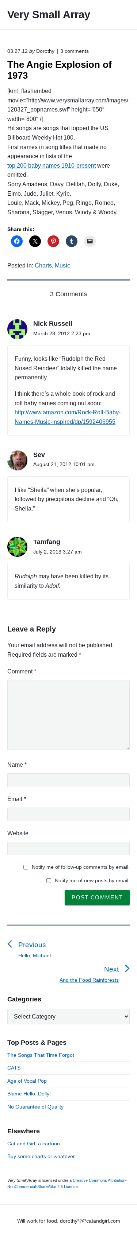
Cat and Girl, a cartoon (33, 1143)
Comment (21, 671)
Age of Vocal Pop (27, 1081)
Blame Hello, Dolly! (29, 1094)
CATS (13, 1068)
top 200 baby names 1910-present (51, 166)
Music (62, 265)
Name (17, 765)
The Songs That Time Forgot (40, 1055)
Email (16, 799)
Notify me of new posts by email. (92, 880)
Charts (43, 265)
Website (17, 833)
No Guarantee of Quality (35, 1107)
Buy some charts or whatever (41, 1156)
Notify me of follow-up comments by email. (81, 867)
